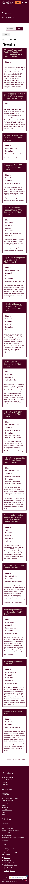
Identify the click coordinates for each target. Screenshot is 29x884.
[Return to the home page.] (8, 3)
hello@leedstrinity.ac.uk (10, 865)
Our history (5, 803)
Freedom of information (8, 833)
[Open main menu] (26, 3)
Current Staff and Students (9, 780)
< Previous (8, 759)
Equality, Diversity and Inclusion (10, 830)
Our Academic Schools (8, 800)
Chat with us (7, 860)
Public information (7, 810)
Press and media (6, 787)
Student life (5, 807)
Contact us (7, 858)
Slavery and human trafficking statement (13, 837)
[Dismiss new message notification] (27, 876)
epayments (5, 840)
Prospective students (7, 777)
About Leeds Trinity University (10, 798)
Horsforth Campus (9, 869)
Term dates (5, 826)
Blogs (3, 814)
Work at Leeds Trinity (7, 828)
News (3, 812)
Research (4, 805)
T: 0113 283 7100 (9, 862)
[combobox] (14, 28)
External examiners (7, 789)
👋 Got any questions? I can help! (18, 877)
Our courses (5, 823)
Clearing (18, 2)
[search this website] (23, 2)
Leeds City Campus (9, 871)
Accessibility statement (8, 835)
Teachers (4, 782)
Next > (23, 759)
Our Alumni (5, 784)
